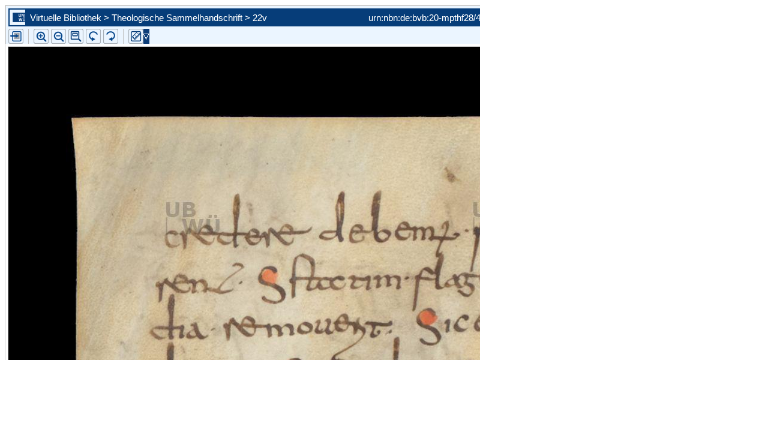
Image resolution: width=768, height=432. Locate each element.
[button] (75, 36)
